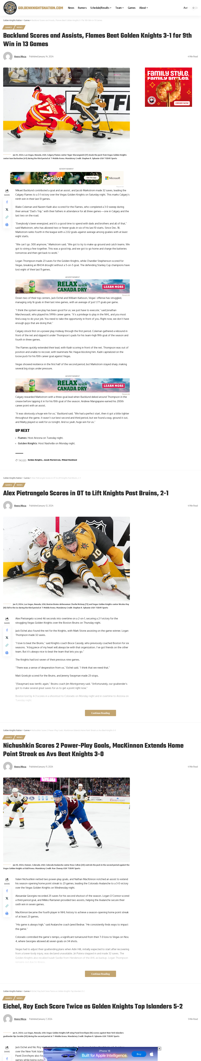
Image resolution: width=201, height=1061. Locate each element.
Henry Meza (20, 56)
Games (8, 27)
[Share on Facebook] (7, 202)
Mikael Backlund (69, 460)
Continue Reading (100, 713)
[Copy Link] (7, 217)
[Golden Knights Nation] (33, 8)
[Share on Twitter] (7, 209)
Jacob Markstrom (51, 460)
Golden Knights (35, 460)
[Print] (7, 224)
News (20, 27)
